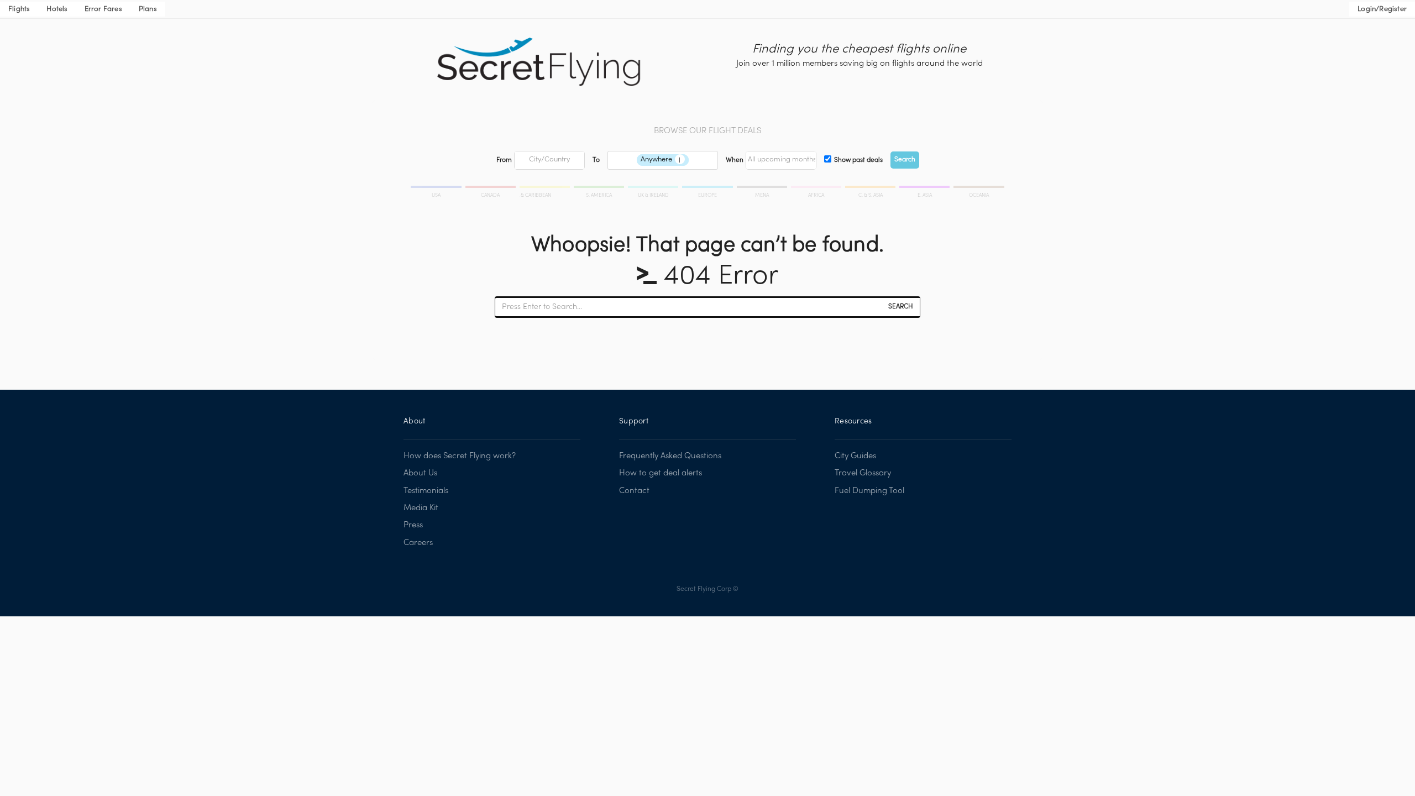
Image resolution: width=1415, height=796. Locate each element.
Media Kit (420, 508)
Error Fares (103, 9)
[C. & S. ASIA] (871, 188)
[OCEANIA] (978, 188)
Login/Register (1382, 9)
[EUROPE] (708, 188)
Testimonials (425, 491)
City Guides (855, 456)
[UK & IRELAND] (654, 188)
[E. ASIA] (925, 188)
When (734, 160)
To (596, 160)
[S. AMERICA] (600, 188)
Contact (634, 491)
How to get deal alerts (660, 473)
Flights (19, 9)
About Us (420, 473)
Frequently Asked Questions (670, 456)
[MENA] (763, 188)
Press (413, 525)
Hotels (56, 9)
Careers (418, 543)
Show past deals (858, 160)
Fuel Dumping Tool (869, 491)
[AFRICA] (817, 188)
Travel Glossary (863, 473)
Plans (148, 9)
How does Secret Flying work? (459, 456)
